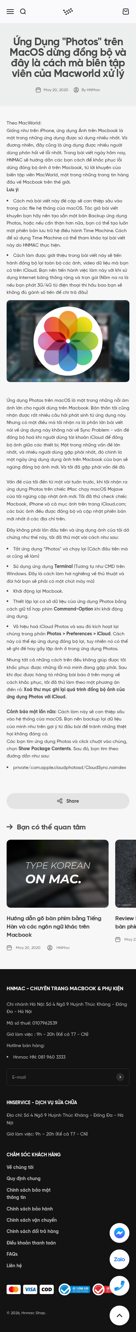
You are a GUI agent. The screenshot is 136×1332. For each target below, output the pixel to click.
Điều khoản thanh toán (31, 1243)
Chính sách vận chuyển (32, 1220)
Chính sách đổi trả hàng (33, 1231)
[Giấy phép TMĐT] (68, 1289)
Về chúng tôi (20, 1167)
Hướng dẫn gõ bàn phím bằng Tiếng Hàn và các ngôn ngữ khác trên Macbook (54, 926)
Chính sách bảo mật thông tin (29, 1194)
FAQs (12, 1254)
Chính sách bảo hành (30, 1209)
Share (72, 801)
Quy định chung (24, 1178)
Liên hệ (14, 1265)
